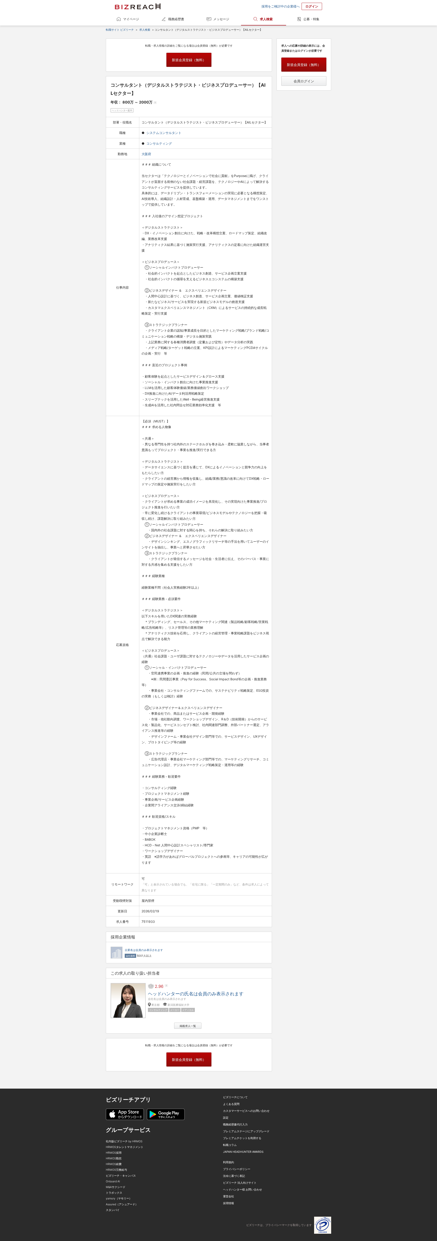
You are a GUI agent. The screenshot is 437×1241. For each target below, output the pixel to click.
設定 (226, 1117)
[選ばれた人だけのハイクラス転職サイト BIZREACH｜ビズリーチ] (137, 6)
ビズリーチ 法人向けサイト (240, 1182)
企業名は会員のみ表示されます (144, 950)
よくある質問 (231, 1104)
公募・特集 (311, 19)
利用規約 (228, 1162)
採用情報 (228, 1203)
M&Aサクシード (115, 1187)
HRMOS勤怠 (114, 1158)
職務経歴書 (176, 19)
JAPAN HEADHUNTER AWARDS (243, 1151)
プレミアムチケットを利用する (242, 1138)
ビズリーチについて (235, 1097)
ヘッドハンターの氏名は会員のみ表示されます (196, 993)
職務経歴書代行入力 (235, 1124)
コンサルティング (159, 143)
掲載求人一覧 (188, 1026)
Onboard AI (113, 1181)
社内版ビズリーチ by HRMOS (124, 1141)
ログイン (311, 6)
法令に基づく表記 (234, 1176)
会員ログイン (304, 81)
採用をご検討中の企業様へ (281, 6)
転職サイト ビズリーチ (120, 29)
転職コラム (230, 1145)
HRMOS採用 (114, 1152)
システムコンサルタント (163, 133)
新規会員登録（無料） (189, 60)
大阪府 (147, 154)
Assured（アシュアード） (122, 1204)
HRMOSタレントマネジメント (124, 1147)
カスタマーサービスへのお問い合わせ (246, 1110)
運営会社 (228, 1196)
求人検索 (266, 19)
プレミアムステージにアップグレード (246, 1131)
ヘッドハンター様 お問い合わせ (242, 1189)
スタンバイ (112, 1210)
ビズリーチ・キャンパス (121, 1175)
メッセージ (221, 19)
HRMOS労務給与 (116, 1169)
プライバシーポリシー (236, 1169)
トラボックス (114, 1192)
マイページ (131, 19)
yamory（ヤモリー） (119, 1198)
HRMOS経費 (114, 1164)
